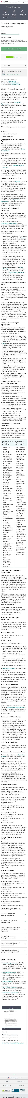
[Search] (23, 2)
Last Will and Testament (16, 272)
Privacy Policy (7, 1085)
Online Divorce (7, 981)
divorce (17, 181)
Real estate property (9, 668)
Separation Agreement (9, 963)
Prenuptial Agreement (9, 972)
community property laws (9, 223)
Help (19, 2)
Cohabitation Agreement (10, 993)
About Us (6, 1081)
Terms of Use (21, 1096)
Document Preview (12, 74)
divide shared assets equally (15, 707)
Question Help (6, 65)
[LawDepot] (5, 1)
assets (23, 238)
